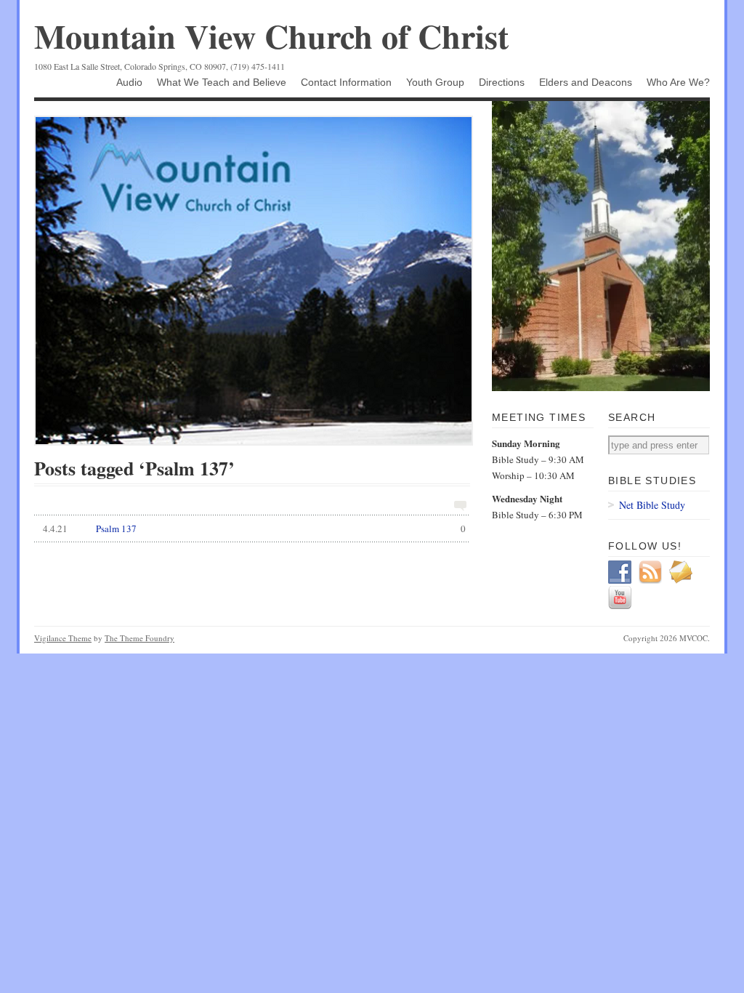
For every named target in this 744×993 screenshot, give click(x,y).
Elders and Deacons (585, 82)
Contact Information (346, 82)
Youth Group (435, 82)
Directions (502, 82)
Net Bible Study (652, 505)
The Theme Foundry (139, 637)
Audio (129, 82)
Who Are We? (678, 82)
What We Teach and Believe (221, 82)
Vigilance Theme (63, 637)
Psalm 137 (254, 528)
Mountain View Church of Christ (271, 36)
